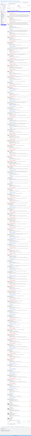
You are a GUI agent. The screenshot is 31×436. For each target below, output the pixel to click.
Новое (18, 2)
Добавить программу (25, 2)
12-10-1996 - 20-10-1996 (12, 85)
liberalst (14, 51)
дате (12, 11)
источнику (25, 11)
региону (27, 11)
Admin (14, 94)
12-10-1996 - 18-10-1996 (12, 13)
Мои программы (2, 14)
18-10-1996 (10, 80)
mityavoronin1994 (15, 39)
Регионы (14, 2)
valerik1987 (14, 317)
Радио (1, 20)
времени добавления (16, 11)
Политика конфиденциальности (4, 428)
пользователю (22, 11)
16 (3, 7)
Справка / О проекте (3, 428)
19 (3, 9)
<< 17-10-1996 (8, 5)
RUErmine (14, 120)
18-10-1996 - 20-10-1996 (12, 187)
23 (4, 7)
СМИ (16, 2)
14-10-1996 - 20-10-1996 (12, 21)
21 (4, 6)
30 (5, 7)
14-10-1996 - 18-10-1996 (12, 358)
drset (13, 283)
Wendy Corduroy (15, 27)
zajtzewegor (14, 420)
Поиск (21, 2)
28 (5, 6)
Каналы (12, 2)
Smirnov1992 (14, 257)
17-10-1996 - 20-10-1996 (12, 46)
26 (4, 9)
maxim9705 (14, 268)
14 (3, 6)
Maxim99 (14, 109)
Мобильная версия (2, 429)
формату (19, 11)
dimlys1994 (14, 104)
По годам (10, 2)
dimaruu (14, 205)
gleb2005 (14, 381)
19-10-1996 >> (29, 5)
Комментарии (2, 16)
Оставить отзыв (2, 15)
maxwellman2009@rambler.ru (16, 179)
